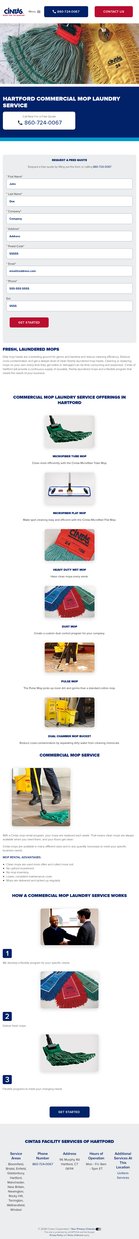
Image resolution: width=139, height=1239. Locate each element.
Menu (35, 12)
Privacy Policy (56, 1235)
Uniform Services (123, 1175)
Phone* (12, 281)
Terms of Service (75, 1235)
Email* (12, 264)
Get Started (29, 322)
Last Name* (15, 194)
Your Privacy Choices (83, 1229)
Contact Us (113, 11)
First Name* (15, 176)
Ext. (8, 298)
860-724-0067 (43, 122)
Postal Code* (16, 246)
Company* (14, 211)
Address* (13, 229)
